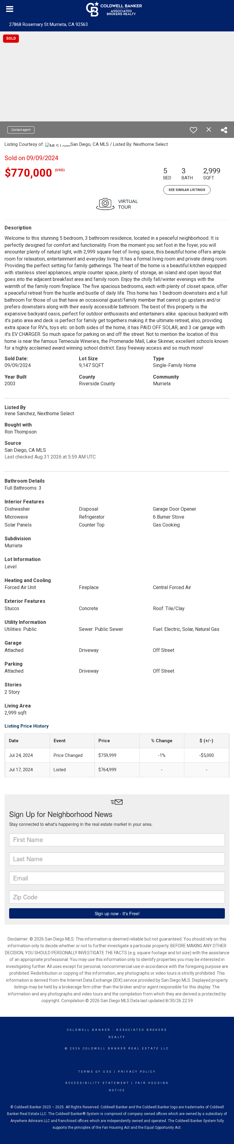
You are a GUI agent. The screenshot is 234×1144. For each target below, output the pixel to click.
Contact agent (20, 129)
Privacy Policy (137, 1071)
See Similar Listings (186, 190)
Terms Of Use (95, 1071)
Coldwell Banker (89, 1029)
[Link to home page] (117, 9)
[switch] (193, 130)
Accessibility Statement (97, 1083)
